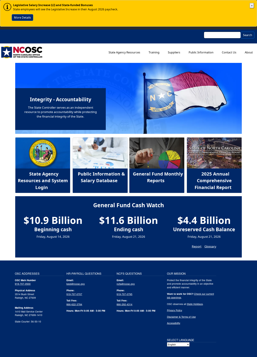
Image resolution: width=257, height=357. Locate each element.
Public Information (201, 52)
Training (154, 52)
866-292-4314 (124, 304)
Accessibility (173, 323)
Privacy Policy (174, 310)
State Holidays (195, 304)
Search (247, 35)
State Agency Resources (124, 52)
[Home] (22, 52)
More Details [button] (22, 17)
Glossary (210, 246)
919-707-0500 (23, 284)
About (249, 52)
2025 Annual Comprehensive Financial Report (213, 180)
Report (196, 246)
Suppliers (174, 52)
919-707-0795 (124, 294)
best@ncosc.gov (75, 284)
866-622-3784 (74, 304)
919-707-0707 (74, 294)
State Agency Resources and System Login (43, 180)
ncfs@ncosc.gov (126, 284)
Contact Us (229, 52)
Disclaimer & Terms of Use (181, 316)
